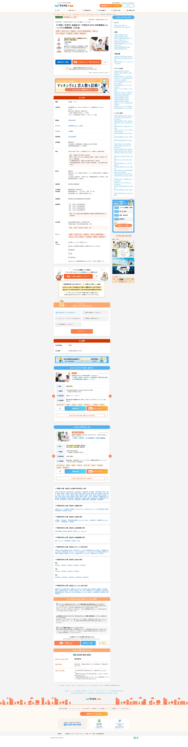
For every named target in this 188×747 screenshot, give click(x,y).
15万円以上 (57, 571)
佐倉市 (88, 493)
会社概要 (67, 733)
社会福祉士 (64, 520)
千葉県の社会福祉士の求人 (121, 36)
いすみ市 (90, 496)
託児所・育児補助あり (77, 592)
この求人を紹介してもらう (78, 276)
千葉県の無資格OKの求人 (120, 48)
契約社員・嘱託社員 (67, 531)
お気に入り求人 (117, 10)
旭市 (96, 493)
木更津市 (67, 493)
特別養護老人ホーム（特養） (76, 125)
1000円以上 (63, 565)
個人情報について (104, 708)
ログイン (128, 5)
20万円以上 (64, 571)
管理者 (70, 510)
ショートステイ (86, 553)
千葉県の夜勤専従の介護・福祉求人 (123, 115)
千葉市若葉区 (85, 491)
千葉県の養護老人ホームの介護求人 (123, 108)
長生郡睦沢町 (63, 499)
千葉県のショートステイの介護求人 (123, 106)
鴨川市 (77, 494)
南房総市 (72, 496)
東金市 (92, 493)
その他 (78, 540)
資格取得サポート (90, 590)
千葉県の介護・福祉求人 (120, 25)
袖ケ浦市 (104, 494)
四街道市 (99, 494)
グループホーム (90, 551)
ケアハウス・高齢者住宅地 (75, 553)
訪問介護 (57, 550)
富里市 (67, 496)
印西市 (59, 496)
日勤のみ (76, 590)
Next (110, 396)
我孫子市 (72, 494)
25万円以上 (70, 571)
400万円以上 (79, 577)
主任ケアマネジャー (89, 509)
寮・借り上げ (79, 589)
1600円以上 (83, 565)
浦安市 (94, 494)
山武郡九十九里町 (86, 498)
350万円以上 (72, 577)
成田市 (84, 493)
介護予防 (101, 553)
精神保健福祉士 (64, 521)
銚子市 (103, 491)
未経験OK (93, 589)
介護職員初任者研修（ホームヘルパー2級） (78, 520)
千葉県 (66, 42)
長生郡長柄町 (78, 499)
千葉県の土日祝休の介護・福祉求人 (123, 149)
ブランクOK (82, 590)
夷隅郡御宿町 (93, 499)
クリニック (60, 540)
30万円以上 (76, 571)
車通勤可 (73, 589)
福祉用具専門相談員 (101, 693)
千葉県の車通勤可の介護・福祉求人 (123, 121)
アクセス (72, 733)
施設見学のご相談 (63, 62)
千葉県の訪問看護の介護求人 (121, 97)
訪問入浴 (104, 551)
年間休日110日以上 (63, 590)
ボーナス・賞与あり (87, 592)
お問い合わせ (125, 708)
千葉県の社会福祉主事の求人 (121, 41)
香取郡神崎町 (63, 498)
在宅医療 (74, 540)
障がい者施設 (98, 551)
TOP (58, 10)
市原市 (58, 494)
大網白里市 (95, 496)
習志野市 (100, 493)
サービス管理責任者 (89, 693)
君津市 (86, 494)
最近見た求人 (132, 10)
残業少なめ (67, 592)
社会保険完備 (96, 592)
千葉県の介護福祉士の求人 (121, 34)
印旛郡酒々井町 (102, 496)
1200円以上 (70, 565)
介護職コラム (115, 708)
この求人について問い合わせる (86, 62)
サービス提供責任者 (99, 509)
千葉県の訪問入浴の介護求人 (121, 95)
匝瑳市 (77, 496)
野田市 (76, 493)
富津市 (90, 494)
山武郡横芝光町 (101, 498)
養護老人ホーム (94, 553)
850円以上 (57, 565)
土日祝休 (71, 590)
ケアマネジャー (91, 690)
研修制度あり (98, 590)
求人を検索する (102, 10)
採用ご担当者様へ (63, 708)
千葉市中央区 (62, 491)
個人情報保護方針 (100, 733)
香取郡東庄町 (78, 498)
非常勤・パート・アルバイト (80, 531)
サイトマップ (74, 708)
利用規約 (94, 708)
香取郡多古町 (70, 498)
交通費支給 (102, 592)
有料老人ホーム (77, 550)
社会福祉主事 (92, 520)
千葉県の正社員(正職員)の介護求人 (123, 56)
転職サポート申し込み (94, 714)
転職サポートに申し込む (110, 5)
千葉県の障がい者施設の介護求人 (122, 94)
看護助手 (72, 509)
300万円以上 (65, 577)
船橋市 (58, 493)
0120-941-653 (84, 655)
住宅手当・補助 (86, 589)
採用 (87, 733)
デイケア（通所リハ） (81, 551)
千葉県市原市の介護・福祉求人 (122, 27)
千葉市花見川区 (70, 491)
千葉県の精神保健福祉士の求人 (122, 47)
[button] (82, 331)
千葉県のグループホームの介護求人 (123, 92)
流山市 (62, 494)
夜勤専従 (57, 589)
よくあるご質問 (85, 708)
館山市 (62, 493)
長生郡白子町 (70, 499)
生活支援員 (64, 510)
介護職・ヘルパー (59, 509)
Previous (53, 396)
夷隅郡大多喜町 (85, 499)
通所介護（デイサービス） (68, 551)
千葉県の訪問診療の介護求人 (121, 99)
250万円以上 (58, 577)
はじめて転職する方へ (123, 228)
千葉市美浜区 (98, 491)
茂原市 (80, 493)
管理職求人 (99, 589)
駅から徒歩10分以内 (65, 589)
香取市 (81, 496)
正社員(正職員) (72, 136)
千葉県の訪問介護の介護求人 (121, 71)
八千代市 (67, 494)
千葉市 (56, 491)
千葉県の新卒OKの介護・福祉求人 (123, 174)
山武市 (85, 496)
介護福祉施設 (67, 540)
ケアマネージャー (80, 509)
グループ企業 (92, 733)
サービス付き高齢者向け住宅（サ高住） (91, 550)
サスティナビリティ (80, 733)
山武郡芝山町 (94, 498)
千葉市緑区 (91, 491)
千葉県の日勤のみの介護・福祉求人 (123, 151)
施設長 (121, 690)
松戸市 (72, 493)
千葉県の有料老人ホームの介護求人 (123, 76)
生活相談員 (66, 509)
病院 (56, 540)
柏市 (104, 493)
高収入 (56, 590)
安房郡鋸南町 (100, 499)
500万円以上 (86, 577)
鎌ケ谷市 (82, 494)
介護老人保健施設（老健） (66, 550)
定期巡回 (66, 553)
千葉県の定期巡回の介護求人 (121, 101)
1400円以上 (76, 565)
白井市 (63, 496)
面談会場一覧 (88, 10)
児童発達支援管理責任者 (77, 693)
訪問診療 (61, 553)
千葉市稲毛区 (78, 491)
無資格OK (72, 521)
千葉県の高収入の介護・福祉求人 (122, 144)
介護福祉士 (57, 520)
